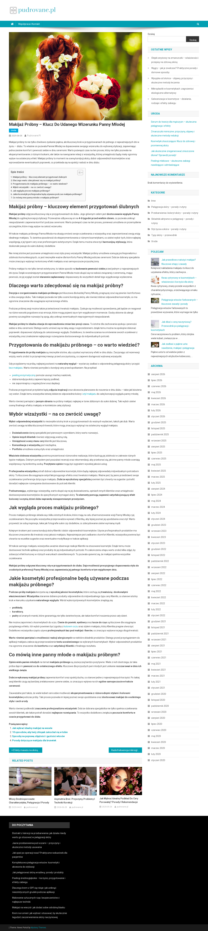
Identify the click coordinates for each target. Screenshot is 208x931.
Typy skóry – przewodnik (164, 235)
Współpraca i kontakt (29, 24)
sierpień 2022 (158, 573)
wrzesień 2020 (158, 712)
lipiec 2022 (156, 579)
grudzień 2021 (158, 621)
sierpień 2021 (158, 645)
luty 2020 (156, 754)
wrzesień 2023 (158, 531)
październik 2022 (160, 561)
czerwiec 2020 (158, 730)
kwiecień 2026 (158, 398)
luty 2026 (156, 410)
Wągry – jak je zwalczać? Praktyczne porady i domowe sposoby (174, 70)
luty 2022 (156, 609)
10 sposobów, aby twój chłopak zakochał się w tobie (40, 732)
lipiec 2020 (156, 724)
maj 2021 (156, 663)
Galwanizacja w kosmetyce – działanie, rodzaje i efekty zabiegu (171, 101)
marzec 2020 (158, 748)
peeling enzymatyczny (23, 375)
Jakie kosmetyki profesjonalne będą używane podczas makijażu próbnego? (47, 194)
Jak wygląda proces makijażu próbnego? (31, 191)
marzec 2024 (158, 507)
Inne (153, 200)
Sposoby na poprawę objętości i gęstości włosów (38, 736)
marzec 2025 (158, 476)
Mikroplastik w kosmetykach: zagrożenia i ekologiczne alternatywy (172, 90)
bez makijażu (16, 367)
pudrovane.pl (34, 135)
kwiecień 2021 (158, 669)
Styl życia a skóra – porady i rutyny (168, 229)
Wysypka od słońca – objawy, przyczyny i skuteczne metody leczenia (172, 80)
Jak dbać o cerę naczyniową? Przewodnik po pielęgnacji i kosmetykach (171, 326)
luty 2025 (156, 482)
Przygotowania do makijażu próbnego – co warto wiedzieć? (40, 184)
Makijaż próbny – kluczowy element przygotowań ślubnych (40, 177)
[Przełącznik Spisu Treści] (78, 172)
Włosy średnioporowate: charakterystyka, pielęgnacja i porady (29, 801)
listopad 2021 (158, 627)
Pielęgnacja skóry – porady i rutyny (169, 207)
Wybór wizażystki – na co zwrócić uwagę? (32, 187)
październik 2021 (160, 633)
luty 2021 (156, 681)
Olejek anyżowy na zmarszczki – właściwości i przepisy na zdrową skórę (175, 60)
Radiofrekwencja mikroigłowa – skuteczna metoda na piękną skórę (126, 750)
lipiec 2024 (156, 494)
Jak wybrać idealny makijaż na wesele (32, 728)
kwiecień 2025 (158, 470)
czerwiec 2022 (158, 585)
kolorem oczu (71, 626)
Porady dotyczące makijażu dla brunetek (34, 740)
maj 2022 (156, 591)
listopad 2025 (158, 428)
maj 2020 (156, 736)
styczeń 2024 (158, 519)
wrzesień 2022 (158, 567)
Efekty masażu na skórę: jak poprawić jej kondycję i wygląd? (27, 750)
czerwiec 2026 (158, 386)
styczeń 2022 (158, 615)
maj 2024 (156, 501)
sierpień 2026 (158, 374)
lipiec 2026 (156, 380)
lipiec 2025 (156, 452)
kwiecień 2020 (158, 742)
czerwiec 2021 (158, 657)
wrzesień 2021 (158, 639)
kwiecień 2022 (158, 597)
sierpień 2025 (158, 446)
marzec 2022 (158, 603)
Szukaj (151, 34)
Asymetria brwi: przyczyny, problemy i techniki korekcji (74, 801)
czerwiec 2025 (158, 458)
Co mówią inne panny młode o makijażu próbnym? (36, 197)
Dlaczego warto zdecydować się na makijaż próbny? (37, 180)
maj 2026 (156, 392)
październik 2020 (160, 706)
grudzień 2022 (158, 549)
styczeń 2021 (158, 687)
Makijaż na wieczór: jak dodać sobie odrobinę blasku (38, 907)
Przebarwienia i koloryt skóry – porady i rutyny (174, 213)
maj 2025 (156, 464)
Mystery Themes (38, 927)
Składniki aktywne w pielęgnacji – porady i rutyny (172, 221)
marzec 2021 (158, 675)
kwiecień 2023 (158, 537)
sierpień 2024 (158, 488)
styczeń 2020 (158, 760)
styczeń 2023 (158, 543)
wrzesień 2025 (158, 440)
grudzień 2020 (158, 694)
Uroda (13, 130)
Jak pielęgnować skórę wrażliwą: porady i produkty (38, 872)
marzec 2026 (158, 404)
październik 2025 (160, 434)
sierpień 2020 (158, 718)
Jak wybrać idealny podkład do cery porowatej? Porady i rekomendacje (118, 800)
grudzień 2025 (158, 422)
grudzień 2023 (158, 525)
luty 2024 (156, 513)
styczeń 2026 (158, 416)
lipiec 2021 (156, 651)
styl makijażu (89, 394)
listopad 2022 (158, 555)
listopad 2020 (158, 700)
